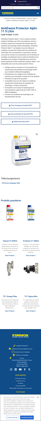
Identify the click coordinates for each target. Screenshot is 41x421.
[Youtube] (20, 369)
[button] (38, 13)
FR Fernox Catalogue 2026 (11, 183)
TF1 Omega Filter (10, 296)
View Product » (10, 255)
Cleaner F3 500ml (10, 241)
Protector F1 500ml (31, 241)
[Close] (38, 397)
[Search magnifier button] (38, 7)
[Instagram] (11, 369)
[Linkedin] (15, 369)
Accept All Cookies (27, 417)
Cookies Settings (12, 417)
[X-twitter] (29, 369)
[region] (20, 407)
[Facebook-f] (24, 369)
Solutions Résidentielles (18, 18)
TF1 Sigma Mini (31, 296)
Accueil (6, 18)
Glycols (29, 18)
